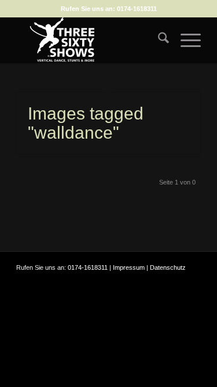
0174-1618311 (137, 8)
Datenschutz (168, 267)
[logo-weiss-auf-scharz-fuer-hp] (90, 40)
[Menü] (185, 40)
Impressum (129, 267)
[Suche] (157, 40)
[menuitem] (157, 40)
